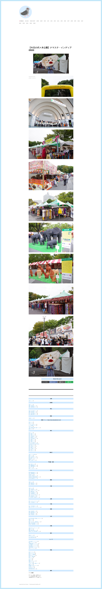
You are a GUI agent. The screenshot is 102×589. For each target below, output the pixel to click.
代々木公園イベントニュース (33, 544)
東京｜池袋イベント (32, 439)
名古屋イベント (31, 474)
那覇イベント (31, 529)
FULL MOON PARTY (32, 537)
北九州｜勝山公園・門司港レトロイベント (35, 518)
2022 (20, 23)
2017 (68, 20)
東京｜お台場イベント (32, 448)
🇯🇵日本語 (21, 20)
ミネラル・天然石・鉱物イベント (34, 563)
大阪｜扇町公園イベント (32, 491)
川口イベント (31, 426)
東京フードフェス (31, 552)
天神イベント (31, 520)
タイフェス (30, 558)
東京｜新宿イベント (32, 440)
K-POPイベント (31, 566)
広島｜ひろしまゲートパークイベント (34, 507)
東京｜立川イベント (32, 450)
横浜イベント (31, 455)
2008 (38, 20)
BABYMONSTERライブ (32, 568)
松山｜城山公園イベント (32, 513)
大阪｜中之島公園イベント (33, 492)
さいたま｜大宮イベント (32, 424)
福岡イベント (31, 519)
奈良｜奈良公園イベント (32, 484)
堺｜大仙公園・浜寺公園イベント (34, 497)
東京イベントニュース (32, 542)
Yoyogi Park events (32, 76)
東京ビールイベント (32, 553)
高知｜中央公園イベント (32, 514)
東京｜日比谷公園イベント (33, 438)
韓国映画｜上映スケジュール (33, 565)
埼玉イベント (31, 422)
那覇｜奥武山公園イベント (33, 530)
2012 (51, 20)
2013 (55, 20)
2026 (34, 23)
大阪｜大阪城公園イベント (33, 493)
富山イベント (31, 467)
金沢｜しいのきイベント (32, 468)
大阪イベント (31, 488)
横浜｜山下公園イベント (32, 456)
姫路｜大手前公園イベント (33, 502)
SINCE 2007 (32, 20)
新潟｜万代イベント (32, 464)
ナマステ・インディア (32, 78)
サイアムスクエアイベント (33, 536)
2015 (62, 20)
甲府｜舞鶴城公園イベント (33, 465)
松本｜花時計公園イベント (33, 466)
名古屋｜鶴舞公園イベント (33, 478)
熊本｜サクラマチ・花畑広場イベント (34, 521)
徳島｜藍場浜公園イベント (33, 512)
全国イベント (31, 400)
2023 (24, 23)
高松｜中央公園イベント (32, 511)
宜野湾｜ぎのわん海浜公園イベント (34, 531)
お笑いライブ (31, 562)
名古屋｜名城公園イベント (33, 475)
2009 (41, 20)
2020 (79, 20)
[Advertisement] (51, 32)
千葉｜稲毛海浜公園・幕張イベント (34, 427)
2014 (58, 20)
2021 (82, 20)
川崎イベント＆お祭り (32, 454)
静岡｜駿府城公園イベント (33, 472)
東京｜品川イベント (32, 449)
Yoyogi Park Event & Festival (23, 584)
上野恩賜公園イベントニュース (33, 543)
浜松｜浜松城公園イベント (33, 473)
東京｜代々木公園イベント (33, 442)
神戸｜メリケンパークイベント (33, 501)
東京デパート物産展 (32, 554)
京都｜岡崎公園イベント (32, 483)
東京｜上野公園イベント (32, 436)
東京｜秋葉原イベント (32, 437)
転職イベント (31, 564)
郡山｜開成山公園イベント (33, 414)
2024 (27, 23)
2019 (75, 20)
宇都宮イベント (31, 418)
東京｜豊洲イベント (32, 447)
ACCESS (27, 20)
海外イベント (31, 557)
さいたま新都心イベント (32, 425)
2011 (48, 20)
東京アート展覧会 (31, 556)
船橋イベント (31, 428)
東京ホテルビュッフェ (32, 555)
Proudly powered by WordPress (34, 584)
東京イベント (31, 432)
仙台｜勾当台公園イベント (33, 413)
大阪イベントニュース (32, 548)
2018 (72, 20)
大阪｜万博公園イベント (32, 489)
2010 (45, 20)
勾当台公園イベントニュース (33, 541)
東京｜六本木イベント (32, 446)
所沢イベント (31, 423)
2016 (65, 20)
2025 (31, 23)
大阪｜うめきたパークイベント (33, 490)
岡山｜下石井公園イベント (33, 506)
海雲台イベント (31, 535)
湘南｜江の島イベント (32, 460)
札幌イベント (31, 404)
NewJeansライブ (31, 567)
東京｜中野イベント (32, 441)
